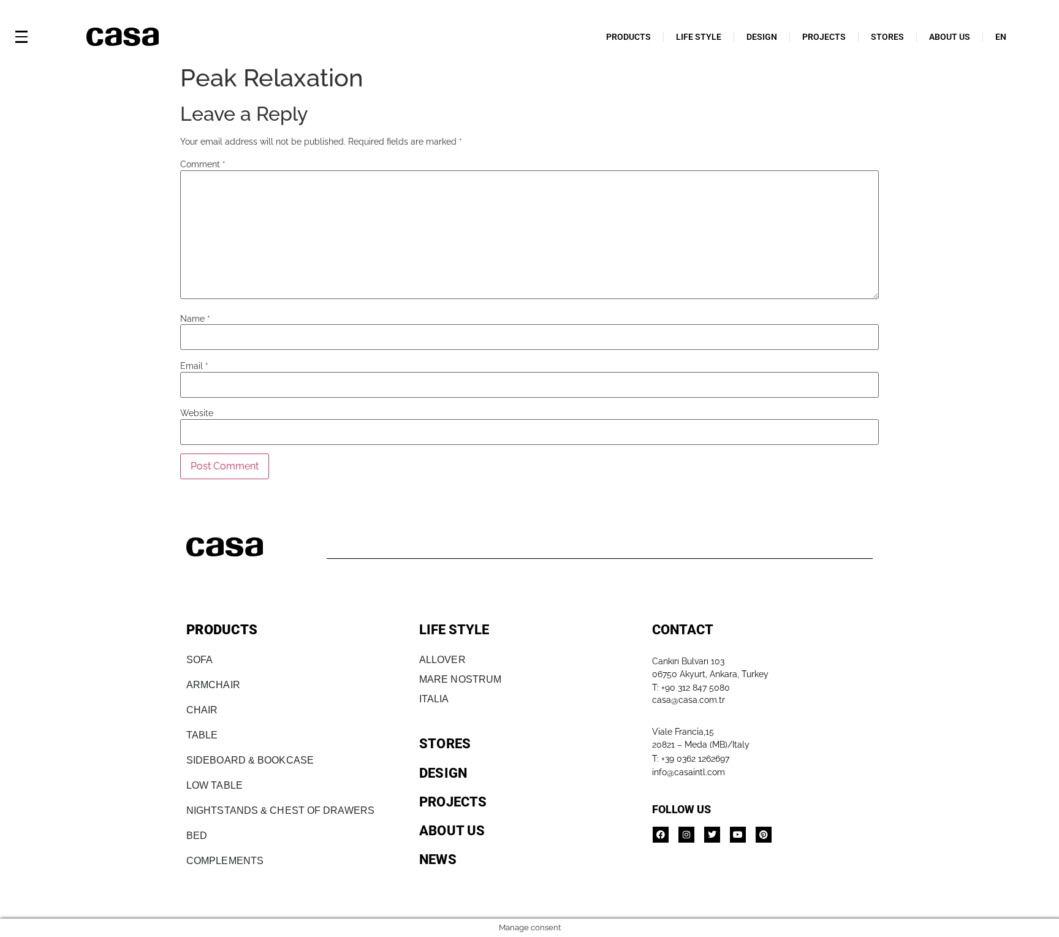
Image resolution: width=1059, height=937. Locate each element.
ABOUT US (949, 37)
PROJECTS (824, 37)
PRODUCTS (628, 37)
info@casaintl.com (688, 772)
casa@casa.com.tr (688, 700)
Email (194, 366)
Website (196, 413)
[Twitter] (712, 834)
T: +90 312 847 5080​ (691, 687)
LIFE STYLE (698, 37)
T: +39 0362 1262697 (690, 759)
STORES (887, 37)
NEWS (438, 859)
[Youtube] (737, 834)
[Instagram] (686, 834)
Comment (203, 164)
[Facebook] (660, 834)
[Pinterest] (763, 834)
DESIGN (761, 37)
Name (195, 318)
